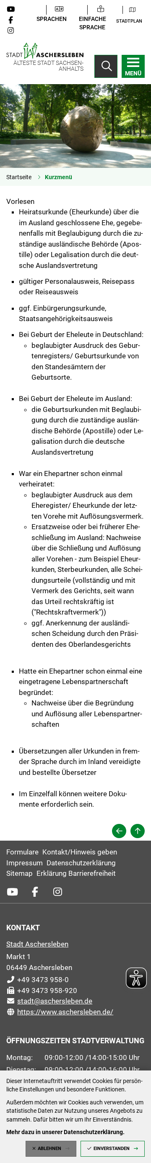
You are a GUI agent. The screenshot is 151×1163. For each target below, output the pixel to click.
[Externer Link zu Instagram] (13, 30)
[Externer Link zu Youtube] (13, 9)
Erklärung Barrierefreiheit (76, 873)
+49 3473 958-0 (37, 979)
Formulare (22, 852)
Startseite (18, 177)
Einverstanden (112, 1148)
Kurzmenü (58, 177)
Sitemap (19, 873)
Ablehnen (49, 1148)
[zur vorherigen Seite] (119, 831)
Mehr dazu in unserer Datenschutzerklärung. (65, 1132)
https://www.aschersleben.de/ (59, 1012)
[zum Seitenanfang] (137, 831)
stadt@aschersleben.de (49, 1001)
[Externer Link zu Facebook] (13, 20)
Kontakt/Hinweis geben (79, 852)
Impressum (24, 863)
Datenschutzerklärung (81, 863)
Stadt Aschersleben (37, 944)
